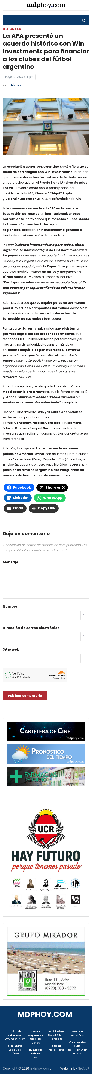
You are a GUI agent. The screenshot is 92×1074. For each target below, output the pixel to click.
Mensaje (10, 562)
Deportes (12, 28)
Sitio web (11, 649)
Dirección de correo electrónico (31, 627)
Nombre (10, 606)
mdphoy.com (45, 1014)
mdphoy (15, 84)
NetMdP (83, 1068)
